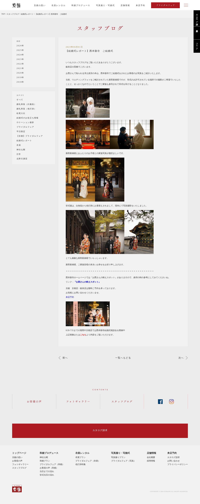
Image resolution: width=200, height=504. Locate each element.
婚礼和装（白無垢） (26, 104)
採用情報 (151, 461)
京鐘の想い (40, 5)
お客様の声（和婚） (49, 468)
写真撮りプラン (118, 457)
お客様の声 (17, 461)
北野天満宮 (22, 159)
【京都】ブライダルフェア (30, 136)
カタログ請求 (197, 17)
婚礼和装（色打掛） (26, 109)
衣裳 (19, 145)
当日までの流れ (47, 471)
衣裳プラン (80, 457)
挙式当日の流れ (47, 475)
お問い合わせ (173, 461)
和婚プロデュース (80, 5)
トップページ (19, 453)
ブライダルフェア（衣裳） (87, 461)
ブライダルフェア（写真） (123, 461)
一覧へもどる (123, 358)
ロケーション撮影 (25, 122)
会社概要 (151, 457)
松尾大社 (21, 113)
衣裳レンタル (59, 5)
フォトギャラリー (20, 464)
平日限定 (21, 131)
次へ (181, 358)
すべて (20, 100)
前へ (65, 358)
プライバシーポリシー (177, 464)
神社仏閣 (21, 150)
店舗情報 (125, 5)
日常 (19, 154)
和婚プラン (45, 461)
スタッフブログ (19, 468)
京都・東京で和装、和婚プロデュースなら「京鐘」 (16, 5)
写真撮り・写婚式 (105, 5)
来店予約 (172, 453)
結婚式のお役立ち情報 (28, 118)
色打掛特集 (80, 464)
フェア (197, 45)
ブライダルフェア (25, 127)
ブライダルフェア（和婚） (52, 464)
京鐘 (17, 488)
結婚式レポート (24, 140)
